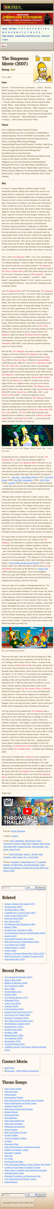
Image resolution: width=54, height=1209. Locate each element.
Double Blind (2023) (13, 992)
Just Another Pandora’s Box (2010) (19, 939)
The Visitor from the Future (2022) (18, 1021)
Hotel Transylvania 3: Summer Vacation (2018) (24, 956)
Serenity (11, 483)
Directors (46, 36)
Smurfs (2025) (10, 936)
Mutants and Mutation (12, 868)
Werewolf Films (11, 1091)
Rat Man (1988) (11, 1032)
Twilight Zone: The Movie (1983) (18, 930)
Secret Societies (10, 1129)
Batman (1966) (10, 927)
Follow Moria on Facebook (27, 1071)
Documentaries (10, 1118)
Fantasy (15, 836)
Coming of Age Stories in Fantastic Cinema (22, 1167)
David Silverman (18, 831)
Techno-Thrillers (11, 1135)
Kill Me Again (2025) (13, 1029)
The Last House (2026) (14, 986)
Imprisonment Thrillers (13, 1097)
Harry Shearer (32, 844)
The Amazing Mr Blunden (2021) (18, 977)
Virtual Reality (10, 1094)
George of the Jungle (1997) (16, 915)
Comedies (42, 862)
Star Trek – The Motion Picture (24, 477)
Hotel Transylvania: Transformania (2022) (21, 942)
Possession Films (11, 1144)
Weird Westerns (10, 1182)
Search (41, 887)
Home (4, 29)
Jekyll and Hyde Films (13, 1161)
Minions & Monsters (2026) (16, 983)
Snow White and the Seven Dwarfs (24, 563)
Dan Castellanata (17, 841)
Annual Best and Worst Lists (27, 36)
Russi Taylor (15, 849)
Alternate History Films (14, 1173)
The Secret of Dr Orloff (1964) (17, 1015)
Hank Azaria (44, 844)
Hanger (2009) (10, 994)
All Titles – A (14, 29)
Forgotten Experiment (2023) (16, 1018)
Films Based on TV (29, 862)
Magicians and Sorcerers (14, 1126)
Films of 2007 (9, 871)
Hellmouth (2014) (11, 1000)
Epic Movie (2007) (12, 921)
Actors (5, 40)
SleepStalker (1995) (12, 1041)
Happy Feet (43, 569)
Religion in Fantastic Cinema (16, 1150)
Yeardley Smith (19, 844)
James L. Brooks (31, 854)
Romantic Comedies (12, 1153)
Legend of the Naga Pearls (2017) (18, 1012)
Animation (15, 862)
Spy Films (8, 1158)
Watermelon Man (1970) (14, 959)
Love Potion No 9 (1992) (14, 945)
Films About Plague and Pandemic (18, 1109)
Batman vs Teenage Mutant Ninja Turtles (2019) (24, 953)
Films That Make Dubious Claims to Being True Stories (27, 1164)
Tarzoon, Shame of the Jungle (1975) (19, 904)
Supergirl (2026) (11, 1006)
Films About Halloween (14, 1121)
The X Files (44, 480)
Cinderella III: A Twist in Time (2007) (20, 913)
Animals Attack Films (13, 1106)
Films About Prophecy (13, 1124)
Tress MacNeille (10, 847)
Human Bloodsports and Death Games (20, 1103)
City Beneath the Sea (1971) (16, 997)
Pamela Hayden (24, 847)
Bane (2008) (9, 989)
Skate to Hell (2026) (12, 980)
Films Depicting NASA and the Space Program (24, 1100)
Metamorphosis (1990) (13, 1035)
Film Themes (8, 36)
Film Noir (8, 1156)
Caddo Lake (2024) (12, 1003)
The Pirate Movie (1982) (14, 910)
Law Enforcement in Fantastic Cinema (20, 1179)
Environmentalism (31, 865)
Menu (4, 46)
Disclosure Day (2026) (13, 1027)
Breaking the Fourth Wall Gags (35, 868)
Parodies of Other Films (13, 865)
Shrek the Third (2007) (13, 918)
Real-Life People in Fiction (15, 1132)
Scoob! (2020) (10, 950)
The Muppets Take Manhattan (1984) (19, 924)
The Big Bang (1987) (13, 907)
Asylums (8, 1141)
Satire (42, 865)
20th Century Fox (19, 857)
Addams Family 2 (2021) (14, 947)
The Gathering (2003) (13, 1038)
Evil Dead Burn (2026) (14, 1009)
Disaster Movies (11, 1112)
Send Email (9, 1068)
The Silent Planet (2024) (14, 1044)
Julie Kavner (30, 841)
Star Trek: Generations (23, 480)
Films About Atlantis (12, 1089)
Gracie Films (33, 857)
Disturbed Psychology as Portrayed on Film (22, 1176)
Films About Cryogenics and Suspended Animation (25, 1170)
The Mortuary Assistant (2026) (17, 1024)
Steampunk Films (11, 1115)
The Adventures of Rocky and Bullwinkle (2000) (24, 933)
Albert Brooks (38, 847)
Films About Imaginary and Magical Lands (22, 1147)
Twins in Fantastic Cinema (15, 1138)
